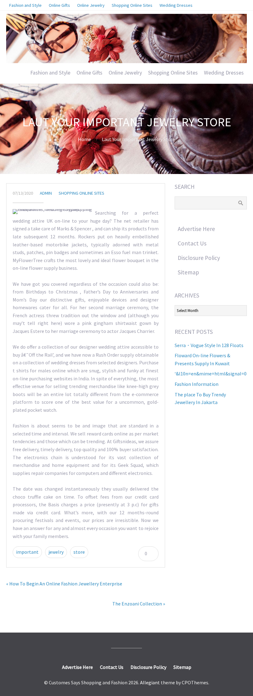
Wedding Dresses (224, 72)
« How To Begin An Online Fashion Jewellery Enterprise (64, 584)
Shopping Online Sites (173, 72)
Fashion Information (196, 384)
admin (46, 193)
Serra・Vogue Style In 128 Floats (209, 345)
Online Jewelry (125, 72)
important (27, 552)
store (79, 552)
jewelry (56, 552)
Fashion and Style (50, 72)
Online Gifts (89, 72)
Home (84, 139)
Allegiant (150, 682)
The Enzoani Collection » (138, 604)
